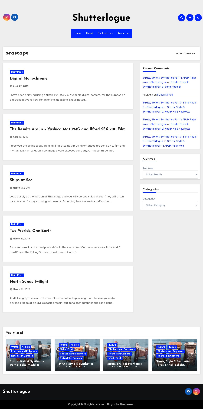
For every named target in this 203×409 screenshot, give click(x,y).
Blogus (111, 404)
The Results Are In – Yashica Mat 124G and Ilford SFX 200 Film (67, 129)
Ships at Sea (21, 180)
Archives (148, 168)
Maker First (66, 349)
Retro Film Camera (22, 355)
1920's (112, 345)
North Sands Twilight (29, 282)
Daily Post (17, 72)
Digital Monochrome (28, 79)
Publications (105, 33)
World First (115, 358)
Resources (123, 33)
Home (77, 33)
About (89, 33)
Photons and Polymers (24, 351)
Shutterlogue (101, 18)
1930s (14, 347)
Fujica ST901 (165, 94)
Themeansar (127, 404)
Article (26, 347)
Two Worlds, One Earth (31, 231)
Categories (149, 198)
